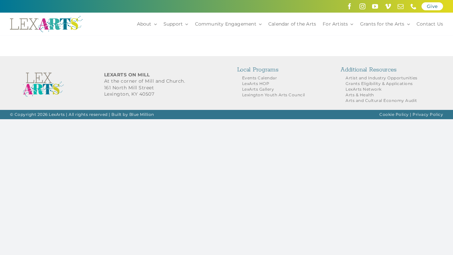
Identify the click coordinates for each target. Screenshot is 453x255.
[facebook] (350, 6)
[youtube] (375, 6)
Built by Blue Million (132, 114)
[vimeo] (388, 6)
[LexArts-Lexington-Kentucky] (46, 18)
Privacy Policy (428, 114)
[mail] (401, 6)
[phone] (414, 6)
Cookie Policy (394, 114)
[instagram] (362, 6)
